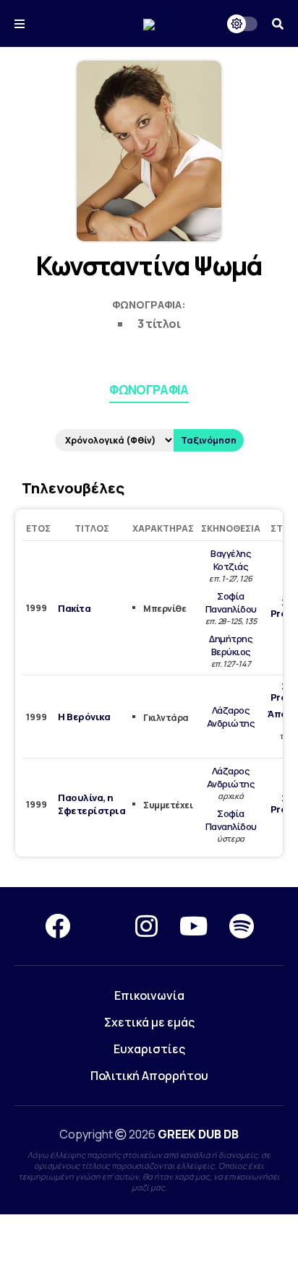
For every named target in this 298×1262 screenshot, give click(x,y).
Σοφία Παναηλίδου (231, 602)
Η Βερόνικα (84, 716)
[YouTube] (193, 926)
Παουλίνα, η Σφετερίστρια (91, 804)
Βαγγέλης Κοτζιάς (230, 560)
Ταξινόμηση (209, 440)
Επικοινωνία (149, 995)
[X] (103, 926)
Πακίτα (74, 608)
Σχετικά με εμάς (149, 1022)
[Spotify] (241, 926)
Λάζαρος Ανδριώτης (231, 717)
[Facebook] (57, 926)
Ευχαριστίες (149, 1049)
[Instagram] (146, 926)
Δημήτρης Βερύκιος (230, 645)
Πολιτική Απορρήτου (149, 1076)
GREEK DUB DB (198, 1134)
